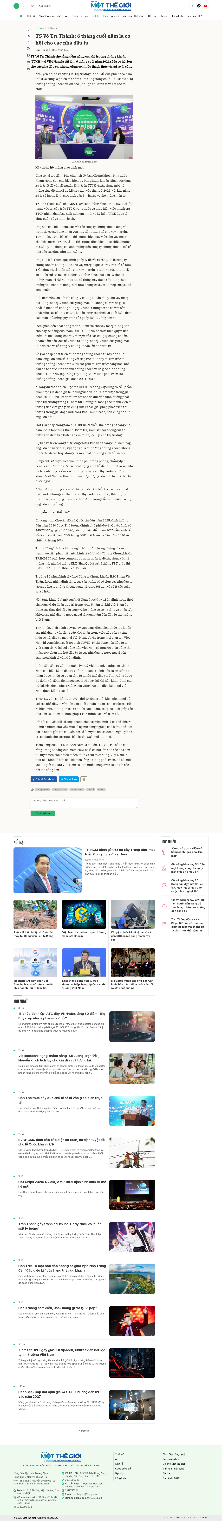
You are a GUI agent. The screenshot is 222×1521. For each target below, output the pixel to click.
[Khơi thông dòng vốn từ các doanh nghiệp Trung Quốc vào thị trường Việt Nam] (84, 962)
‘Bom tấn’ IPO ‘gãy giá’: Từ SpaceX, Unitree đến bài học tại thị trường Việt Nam (62, 1352)
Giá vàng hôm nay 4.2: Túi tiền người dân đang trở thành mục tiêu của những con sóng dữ (188, 905)
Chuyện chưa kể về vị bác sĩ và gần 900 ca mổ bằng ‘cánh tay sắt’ (131, 936)
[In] (83, 779)
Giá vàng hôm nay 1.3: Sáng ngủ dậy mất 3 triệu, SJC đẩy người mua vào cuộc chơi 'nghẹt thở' (187, 886)
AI (66, 16)
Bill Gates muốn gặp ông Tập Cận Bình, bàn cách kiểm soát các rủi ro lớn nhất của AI (132, 984)
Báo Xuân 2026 (195, 16)
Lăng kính (177, 16)
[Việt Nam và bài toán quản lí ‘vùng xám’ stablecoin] (84, 914)
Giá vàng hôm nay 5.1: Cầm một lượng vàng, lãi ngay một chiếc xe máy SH (188, 868)
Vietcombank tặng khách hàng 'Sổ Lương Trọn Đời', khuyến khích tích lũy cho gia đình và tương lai (58, 1058)
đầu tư (101, 789)
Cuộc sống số (111, 16)
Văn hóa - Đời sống (133, 16)
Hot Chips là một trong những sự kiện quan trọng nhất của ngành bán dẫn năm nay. (61, 1193)
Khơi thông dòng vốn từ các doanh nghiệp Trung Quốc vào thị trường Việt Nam (83, 984)
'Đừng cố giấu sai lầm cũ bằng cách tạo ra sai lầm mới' (186, 852)
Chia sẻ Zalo (70, 779)
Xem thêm (84, 1430)
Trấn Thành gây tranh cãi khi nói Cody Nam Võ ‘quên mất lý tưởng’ (59, 1226)
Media (164, 16)
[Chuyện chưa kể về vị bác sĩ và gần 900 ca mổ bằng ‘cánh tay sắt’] (133, 914)
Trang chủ (40, 28)
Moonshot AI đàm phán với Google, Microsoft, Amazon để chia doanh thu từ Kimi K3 (33, 984)
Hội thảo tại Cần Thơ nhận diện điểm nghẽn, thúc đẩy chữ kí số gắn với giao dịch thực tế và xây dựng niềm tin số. (59, 1109)
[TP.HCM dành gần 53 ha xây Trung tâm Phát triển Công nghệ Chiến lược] (47, 870)
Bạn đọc (152, 16)
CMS (181, 1518)
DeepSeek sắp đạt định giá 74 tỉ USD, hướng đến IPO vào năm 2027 (59, 1394)
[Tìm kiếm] (24, 6)
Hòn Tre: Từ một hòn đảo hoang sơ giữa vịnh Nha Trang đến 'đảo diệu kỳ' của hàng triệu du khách (62, 1268)
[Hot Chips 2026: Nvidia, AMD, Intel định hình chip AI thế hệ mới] (132, 1195)
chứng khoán (43, 789)
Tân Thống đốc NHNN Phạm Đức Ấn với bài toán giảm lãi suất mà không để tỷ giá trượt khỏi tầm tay (187, 925)
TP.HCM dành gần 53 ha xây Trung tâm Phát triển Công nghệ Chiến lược (120, 852)
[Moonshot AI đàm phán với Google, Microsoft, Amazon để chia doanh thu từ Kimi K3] (35, 962)
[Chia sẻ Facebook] (28, 55)
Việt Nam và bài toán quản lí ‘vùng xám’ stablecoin (84, 934)
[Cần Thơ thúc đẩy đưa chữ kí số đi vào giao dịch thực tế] (132, 1111)
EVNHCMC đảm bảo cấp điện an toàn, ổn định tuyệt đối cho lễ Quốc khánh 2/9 (61, 1142)
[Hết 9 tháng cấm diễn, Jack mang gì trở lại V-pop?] (132, 1321)
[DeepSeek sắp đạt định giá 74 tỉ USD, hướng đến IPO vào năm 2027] (132, 1405)
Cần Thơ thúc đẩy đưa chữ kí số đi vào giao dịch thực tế (60, 1100)
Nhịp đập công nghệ (50, 16)
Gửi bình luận (43, 813)
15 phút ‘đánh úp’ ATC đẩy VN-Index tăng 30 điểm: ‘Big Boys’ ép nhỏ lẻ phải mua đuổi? (61, 1016)
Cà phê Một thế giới (174, 1463)
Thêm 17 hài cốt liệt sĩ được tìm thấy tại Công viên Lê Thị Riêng (33, 934)
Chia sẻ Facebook (45, 779)
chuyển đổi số (59, 789)
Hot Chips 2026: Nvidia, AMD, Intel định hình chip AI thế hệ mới (62, 1184)
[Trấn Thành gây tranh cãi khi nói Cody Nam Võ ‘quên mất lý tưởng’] (132, 1237)
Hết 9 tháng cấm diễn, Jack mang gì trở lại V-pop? (57, 1308)
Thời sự (30, 16)
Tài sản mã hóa (79, 16)
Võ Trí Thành (77, 789)
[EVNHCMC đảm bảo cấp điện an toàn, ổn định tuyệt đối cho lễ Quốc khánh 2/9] (132, 1153)
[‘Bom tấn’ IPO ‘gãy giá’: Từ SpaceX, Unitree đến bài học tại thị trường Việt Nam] (132, 1363)
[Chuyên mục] (16, 6)
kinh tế (91, 789)
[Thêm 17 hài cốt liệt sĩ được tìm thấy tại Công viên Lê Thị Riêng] (35, 914)
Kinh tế (95, 16)
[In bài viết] (28, 69)
